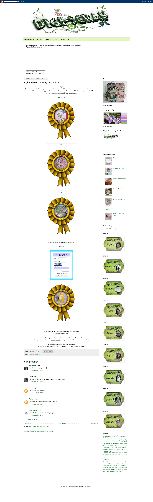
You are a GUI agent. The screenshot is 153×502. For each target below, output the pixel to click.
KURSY (39, 39)
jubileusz (121, 452)
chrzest (115, 440)
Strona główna (29, 39)
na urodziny (123, 457)
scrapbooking (113, 465)
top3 (123, 467)
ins (126, 449)
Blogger (89, 486)
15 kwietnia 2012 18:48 (36, 381)
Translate (40, 73)
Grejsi (124, 447)
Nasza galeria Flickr (51, 39)
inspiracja (33, 354)
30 (103, 436)
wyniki (38, 354)
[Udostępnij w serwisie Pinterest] (52, 351)
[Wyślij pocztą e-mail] (44, 351)
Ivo (114, 452)
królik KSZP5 (118, 454)
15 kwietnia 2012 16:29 (36, 370)
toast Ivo (120, 467)
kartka (125, 452)
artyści (108, 438)
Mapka (115, 158)
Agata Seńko (115, 436)
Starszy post (94, 423)
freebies (106, 447)
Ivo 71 (117, 452)
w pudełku (124, 469)
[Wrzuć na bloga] (46, 351)
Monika (117, 457)
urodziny (118, 469)
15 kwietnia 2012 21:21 (36, 393)
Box (123, 438)
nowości (106, 460)
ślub (116, 467)
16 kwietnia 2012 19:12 (36, 415)
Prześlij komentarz (32, 419)
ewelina (125, 445)
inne (123, 449)
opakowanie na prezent (116, 459)
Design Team (65, 39)
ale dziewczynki (123, 436)
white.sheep (61, 97)
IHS (115, 449)
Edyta (111, 445)
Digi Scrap (121, 440)
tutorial (113, 469)
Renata (109, 463)
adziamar (109, 436)
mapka (105, 456)
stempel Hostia (122, 465)
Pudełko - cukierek (118, 168)
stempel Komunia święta (109, 467)
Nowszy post (29, 423)
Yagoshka (119, 471)
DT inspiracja (115, 443)
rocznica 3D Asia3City (118, 463)
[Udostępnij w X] (48, 351)
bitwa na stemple (116, 438)
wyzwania (112, 471)
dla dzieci (117, 441)
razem (104, 463)
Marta (109, 456)
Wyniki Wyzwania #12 (119, 178)
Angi (104, 438)
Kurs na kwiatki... (118, 189)
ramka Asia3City (123, 461)
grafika (119, 447)
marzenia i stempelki (117, 456)
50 (105, 436)
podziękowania (115, 461)
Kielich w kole (110, 454)
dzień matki (123, 443)
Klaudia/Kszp (33, 365)
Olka (61, 145)
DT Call (122, 442)
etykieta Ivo (118, 445)
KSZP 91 (124, 454)
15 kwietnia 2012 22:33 (36, 404)
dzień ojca (106, 445)
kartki (104, 454)
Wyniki (108, 209)
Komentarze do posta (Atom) (40, 426)
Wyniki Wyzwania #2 (119, 199)
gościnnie (113, 447)
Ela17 (61, 192)
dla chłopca (111, 441)
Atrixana (31, 399)
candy (111, 440)
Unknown (32, 388)
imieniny (119, 449)
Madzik (61, 246)
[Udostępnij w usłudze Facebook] (50, 351)
